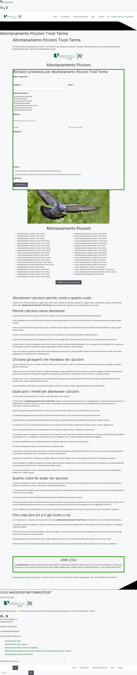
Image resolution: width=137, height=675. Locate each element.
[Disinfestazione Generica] (68, 96)
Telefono (17, 85)
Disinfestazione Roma (81, 17)
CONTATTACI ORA (7, 597)
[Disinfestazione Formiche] (68, 108)
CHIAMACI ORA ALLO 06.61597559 (122, 17)
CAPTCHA (17, 178)
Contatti (101, 17)
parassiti (119, 565)
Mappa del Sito (44, 659)
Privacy (17, 167)
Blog (93, 17)
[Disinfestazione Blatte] (68, 103)
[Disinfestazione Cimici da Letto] (68, 105)
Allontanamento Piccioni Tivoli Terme (26, 577)
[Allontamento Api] (68, 99)
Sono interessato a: (20, 93)
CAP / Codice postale (76, 127)
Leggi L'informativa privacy (10, 659)
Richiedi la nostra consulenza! (68, 282)
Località (16, 127)
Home (55, 17)
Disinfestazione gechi (13, 641)
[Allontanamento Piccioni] (68, 101)
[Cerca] (31, 673)
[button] (108, 17)
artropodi (18, 567)
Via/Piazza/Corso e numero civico (24, 121)
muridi (25, 567)
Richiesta (17, 132)
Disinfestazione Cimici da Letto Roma (19, 654)
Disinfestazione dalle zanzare (16, 644)
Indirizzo (16, 114)
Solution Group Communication (52, 661)
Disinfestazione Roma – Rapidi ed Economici (21, 647)
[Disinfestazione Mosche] (68, 110)
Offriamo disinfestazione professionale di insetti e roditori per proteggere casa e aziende (38, 651)
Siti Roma (69, 661)
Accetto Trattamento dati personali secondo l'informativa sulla (38, 171)
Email (71, 85)
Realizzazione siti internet (29, 661)
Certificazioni (65, 17)
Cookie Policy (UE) (30, 659)
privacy (58, 171)
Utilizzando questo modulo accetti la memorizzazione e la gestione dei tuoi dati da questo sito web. (48, 174)
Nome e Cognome (21, 77)
